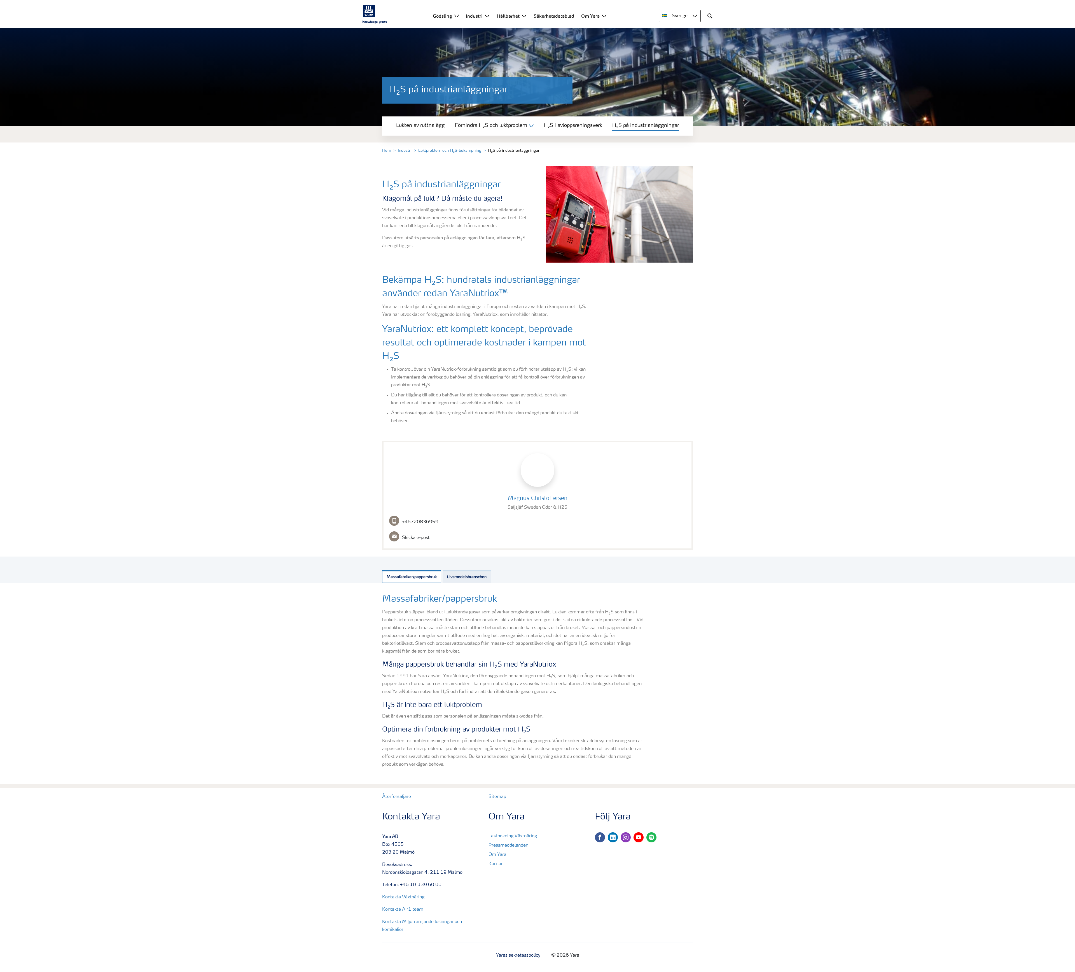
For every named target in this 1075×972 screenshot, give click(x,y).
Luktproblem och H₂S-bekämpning (449, 151)
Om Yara (497, 854)
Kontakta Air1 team (402, 909)
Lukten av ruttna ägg (420, 125)
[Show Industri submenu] (487, 16)
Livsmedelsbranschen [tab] (467, 577)
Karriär (496, 864)
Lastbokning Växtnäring (513, 836)
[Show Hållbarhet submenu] (524, 16)
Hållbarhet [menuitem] (508, 16)
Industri (405, 151)
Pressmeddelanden (508, 845)
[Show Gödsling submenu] (456, 16)
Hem (386, 151)
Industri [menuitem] (474, 16)
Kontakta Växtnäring (403, 897)
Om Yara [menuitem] (590, 16)
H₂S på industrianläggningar (645, 125)
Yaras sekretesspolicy (518, 955)
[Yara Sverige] (375, 14)
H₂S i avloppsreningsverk (573, 125)
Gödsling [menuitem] (442, 16)
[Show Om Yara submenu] (604, 16)
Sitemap (497, 797)
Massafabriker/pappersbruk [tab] (412, 577)
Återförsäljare (396, 797)
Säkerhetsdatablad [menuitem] (554, 16)
